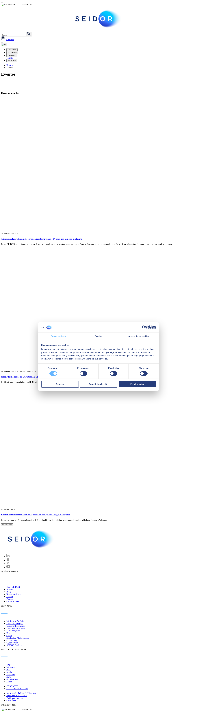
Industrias (11, 53)
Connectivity (11, 640)
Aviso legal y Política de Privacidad (21, 693)
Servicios (11, 50)
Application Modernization (17, 638)
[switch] (83, 373)
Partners (11, 55)
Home (9, 65)
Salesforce (10, 674)
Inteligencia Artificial (15, 621)
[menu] (2, 42)
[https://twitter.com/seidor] (8, 564)
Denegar (60, 384)
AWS (8, 677)
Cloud (9, 635)
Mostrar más (7, 525)
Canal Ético (11, 700)
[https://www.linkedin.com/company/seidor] (8, 556)
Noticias (9, 589)
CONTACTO (12, 686)
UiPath (9, 682)
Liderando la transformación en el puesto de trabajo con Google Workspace (35, 515)
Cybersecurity (12, 643)
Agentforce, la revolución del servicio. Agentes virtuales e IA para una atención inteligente (41, 239)
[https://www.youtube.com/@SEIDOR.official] (8, 567)
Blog (8, 592)
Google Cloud (12, 679)
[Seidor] (98, 19)
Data (8, 633)
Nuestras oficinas (13, 594)
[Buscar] (29, 34)
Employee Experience (15, 628)
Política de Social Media (16, 695)
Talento (9, 58)
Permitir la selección (98, 384)
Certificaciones (12, 601)
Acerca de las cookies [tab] (138, 336)
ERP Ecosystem (13, 631)
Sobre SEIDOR (13, 587)
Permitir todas (137, 384)
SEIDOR (11, 61)
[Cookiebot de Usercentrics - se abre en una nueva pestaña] (144, 327)
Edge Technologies (14, 623)
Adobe (9, 672)
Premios (9, 599)
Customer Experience (15, 626)
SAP (8, 665)
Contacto (10, 39)
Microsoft (10, 667)
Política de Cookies (14, 698)
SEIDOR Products (14, 645)
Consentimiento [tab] (58, 336)
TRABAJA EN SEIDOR (17, 689)
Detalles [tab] (98, 336)
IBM (8, 670)
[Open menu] (4, 44)
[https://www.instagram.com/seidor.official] (8, 560)
